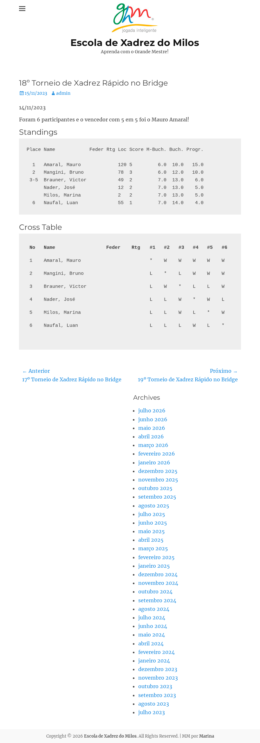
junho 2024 (152, 626)
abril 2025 (151, 540)
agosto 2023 (153, 704)
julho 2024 (151, 617)
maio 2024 (151, 634)
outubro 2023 (155, 686)
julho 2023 (151, 712)
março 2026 (153, 445)
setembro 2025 (157, 497)
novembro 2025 (158, 479)
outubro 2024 (155, 591)
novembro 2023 (158, 678)
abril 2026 (151, 436)
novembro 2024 (158, 583)
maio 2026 (151, 428)
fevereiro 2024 (156, 652)
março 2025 (153, 548)
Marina (206, 736)
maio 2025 (151, 531)
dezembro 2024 (158, 574)
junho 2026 (152, 419)
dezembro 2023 (157, 669)
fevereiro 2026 (156, 453)
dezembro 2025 (158, 471)
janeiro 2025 (154, 566)
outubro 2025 (155, 488)
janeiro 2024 (154, 660)
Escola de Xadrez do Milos (134, 42)
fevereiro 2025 (156, 557)
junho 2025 (152, 523)
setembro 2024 (157, 600)
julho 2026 (152, 410)
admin (63, 93)
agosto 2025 (153, 505)
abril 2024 (151, 643)
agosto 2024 (153, 609)
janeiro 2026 (154, 462)
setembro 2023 (157, 695)
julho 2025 (151, 514)
